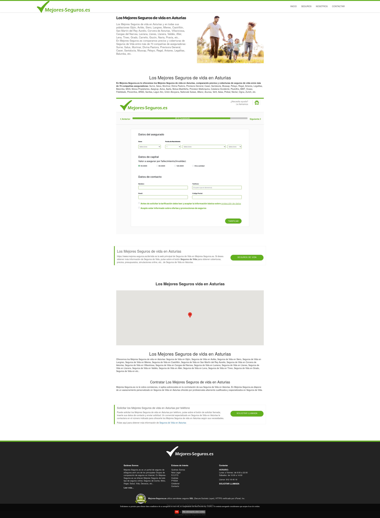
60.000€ (144, 166)
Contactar (338, 6)
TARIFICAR (233, 221)
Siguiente (255, 119)
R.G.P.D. (175, 475)
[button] (190, 315)
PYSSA (174, 480)
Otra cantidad (199, 166)
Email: (140, 193)
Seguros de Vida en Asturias (172, 422)
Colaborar (175, 483)
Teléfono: (195, 184)
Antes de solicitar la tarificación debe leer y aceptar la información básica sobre (181, 203)
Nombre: (141, 184)
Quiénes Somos (178, 469)
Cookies (174, 478)
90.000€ (162, 166)
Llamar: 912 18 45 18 (228, 479)
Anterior (125, 119)
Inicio (293, 6)
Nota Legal (175, 472)
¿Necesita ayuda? (239, 102)
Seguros (306, 6)
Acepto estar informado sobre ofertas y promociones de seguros (173, 208)
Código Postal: (197, 193)
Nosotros (322, 6)
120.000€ (180, 166)
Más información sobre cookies (194, 512)
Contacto (175, 486)
